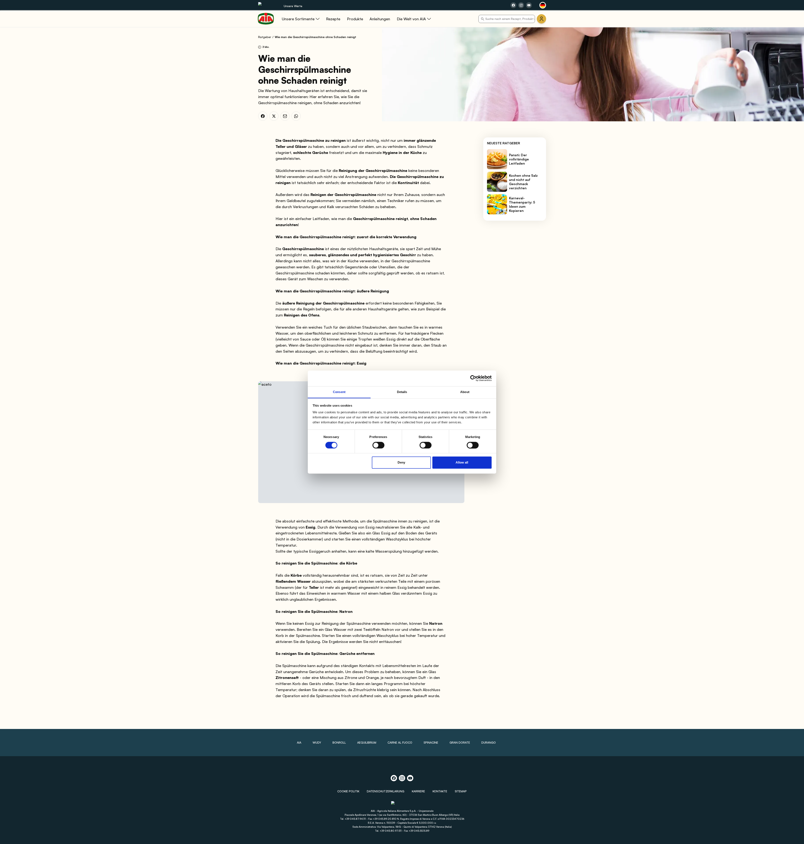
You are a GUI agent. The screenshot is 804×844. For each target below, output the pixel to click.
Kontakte (440, 791)
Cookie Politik (348, 791)
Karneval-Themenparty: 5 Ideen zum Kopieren (522, 204)
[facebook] (262, 116)
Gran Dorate (460, 742)
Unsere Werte (293, 6)
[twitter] (273, 116)
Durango (488, 742)
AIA (299, 742)
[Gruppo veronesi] (402, 804)
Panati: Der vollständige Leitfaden (519, 159)
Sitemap (461, 791)
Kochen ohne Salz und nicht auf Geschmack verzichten (523, 181)
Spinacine (431, 742)
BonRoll (339, 742)
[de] (542, 5)
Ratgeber (264, 37)
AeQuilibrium (366, 742)
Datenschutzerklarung (385, 791)
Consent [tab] (339, 392)
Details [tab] (402, 392)
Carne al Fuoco (400, 742)
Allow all (462, 462)
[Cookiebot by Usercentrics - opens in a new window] (473, 378)
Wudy (317, 742)
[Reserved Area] (541, 18)
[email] (285, 116)
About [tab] (464, 392)
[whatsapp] (296, 116)
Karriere (418, 791)
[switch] (378, 445)
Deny (401, 462)
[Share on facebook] (513, 5)
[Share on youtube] (529, 5)
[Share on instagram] (521, 5)
